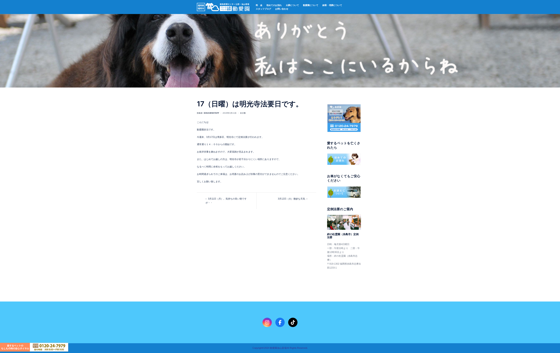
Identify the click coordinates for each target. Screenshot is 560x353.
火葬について (292, 5)
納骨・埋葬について (332, 5)
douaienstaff (211, 113)
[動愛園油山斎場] (223, 7)
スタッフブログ (263, 9)
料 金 (259, 5)
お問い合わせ (281, 9)
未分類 (243, 113)
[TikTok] (293, 322)
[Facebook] (280, 322)
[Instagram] (267, 322)
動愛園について (310, 5)
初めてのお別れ (274, 5)
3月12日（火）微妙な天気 (291, 199)
